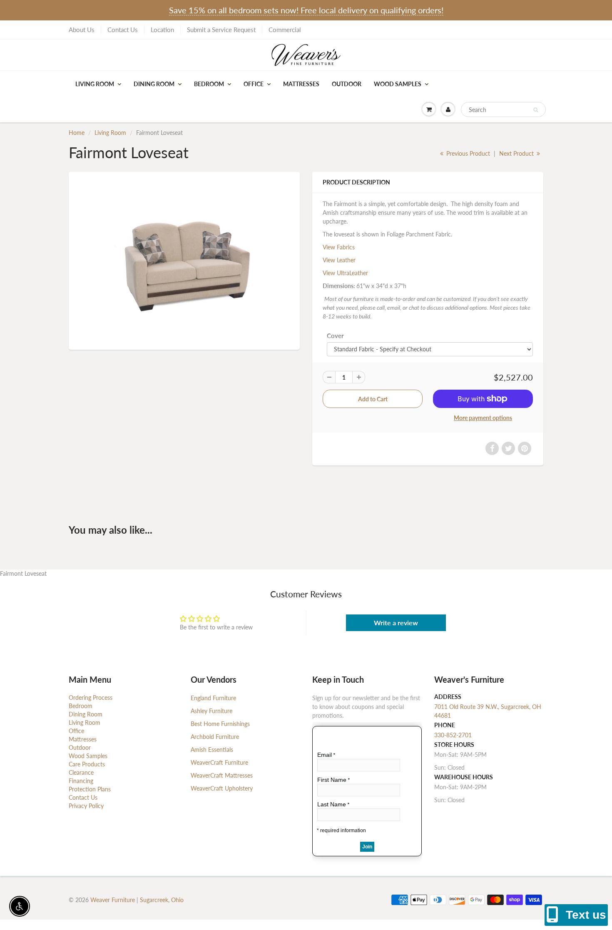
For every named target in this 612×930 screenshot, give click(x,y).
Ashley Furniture (211, 710)
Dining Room (154, 83)
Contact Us (122, 29)
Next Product (517, 153)
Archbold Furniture (215, 736)
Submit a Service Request (221, 29)
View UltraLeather (345, 272)
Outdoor (346, 83)
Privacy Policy (86, 805)
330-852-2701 (453, 735)
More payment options (483, 417)
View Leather (339, 260)
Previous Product (467, 153)
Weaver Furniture (113, 899)
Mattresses (301, 83)
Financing (81, 780)
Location (162, 29)
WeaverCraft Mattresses (222, 775)
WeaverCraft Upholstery (222, 788)
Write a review (396, 623)
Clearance (81, 772)
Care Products (87, 764)
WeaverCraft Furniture (219, 762)
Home (77, 132)
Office (254, 83)
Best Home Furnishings (220, 723)
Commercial (285, 29)
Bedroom (209, 83)
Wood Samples (397, 83)
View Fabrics (339, 247)
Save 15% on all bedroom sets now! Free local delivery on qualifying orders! (306, 10)
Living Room (94, 83)
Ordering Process (90, 697)
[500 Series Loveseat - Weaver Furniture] (184, 260)
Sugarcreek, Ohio (162, 899)
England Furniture (213, 697)
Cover (335, 335)
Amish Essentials (212, 749)
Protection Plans (90, 789)
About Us (82, 29)
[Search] (535, 110)
